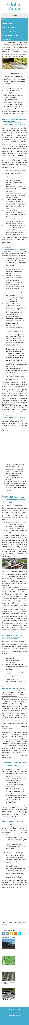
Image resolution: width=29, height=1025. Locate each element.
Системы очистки (7, 39)
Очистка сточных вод (9, 31)
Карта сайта (11, 1009)
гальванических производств (15, 611)
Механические (10, 523)
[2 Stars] (9, 922)
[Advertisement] (14, 447)
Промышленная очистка (10, 35)
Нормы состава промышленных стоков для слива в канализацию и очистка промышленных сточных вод (14, 77)
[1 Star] (8, 922)
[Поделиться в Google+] (15, 933)
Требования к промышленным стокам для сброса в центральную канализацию (12, 108)
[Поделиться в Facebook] (3, 933)
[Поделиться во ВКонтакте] (7, 933)
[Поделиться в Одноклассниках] (11, 933)
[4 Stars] (11, 922)
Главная (4, 19)
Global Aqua (14, 6)
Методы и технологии (9, 27)
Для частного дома (8, 23)
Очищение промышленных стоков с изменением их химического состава (13, 97)
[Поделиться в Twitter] (19, 933)
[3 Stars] (10, 922)
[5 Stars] (13, 922)
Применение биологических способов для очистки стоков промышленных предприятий (14, 102)
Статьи (19, 1009)
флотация (23, 530)
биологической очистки (9, 696)
